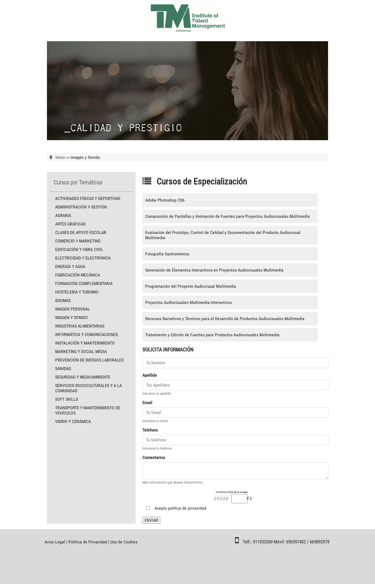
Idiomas (63, 300)
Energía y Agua (70, 266)
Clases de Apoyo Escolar (80, 232)
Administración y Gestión (81, 207)
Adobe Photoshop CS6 (164, 200)
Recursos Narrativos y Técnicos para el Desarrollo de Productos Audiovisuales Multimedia (224, 318)
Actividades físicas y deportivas (87, 198)
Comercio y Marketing (77, 241)
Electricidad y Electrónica (83, 258)
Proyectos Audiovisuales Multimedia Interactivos (188, 302)
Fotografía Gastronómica (167, 253)
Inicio (60, 157)
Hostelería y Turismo (77, 292)
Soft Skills (66, 399)
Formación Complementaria (84, 283)
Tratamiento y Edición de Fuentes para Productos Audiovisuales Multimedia (212, 334)
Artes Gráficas (70, 224)
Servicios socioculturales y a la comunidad (88, 388)
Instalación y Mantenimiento (85, 343)
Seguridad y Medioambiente (82, 377)
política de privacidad (187, 508)
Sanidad (63, 368)
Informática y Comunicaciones (86, 334)
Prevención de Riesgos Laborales (89, 360)
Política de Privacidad (87, 541)
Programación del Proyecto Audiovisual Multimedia (190, 286)
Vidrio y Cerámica (73, 421)
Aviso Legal (54, 541)
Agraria (63, 215)
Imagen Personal (72, 309)
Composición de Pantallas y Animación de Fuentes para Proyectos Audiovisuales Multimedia (227, 216)
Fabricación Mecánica (77, 275)
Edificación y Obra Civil (79, 249)
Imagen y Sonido (71, 317)
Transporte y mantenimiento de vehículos (87, 410)
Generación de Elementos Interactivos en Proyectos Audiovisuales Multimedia (214, 270)
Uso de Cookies (124, 541)
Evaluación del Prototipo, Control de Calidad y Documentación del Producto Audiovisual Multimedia (222, 235)
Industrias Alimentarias (79, 326)
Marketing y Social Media (81, 351)
